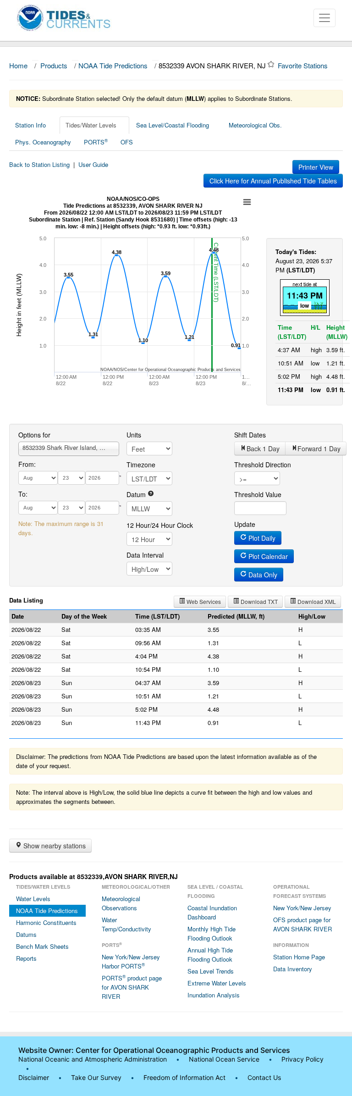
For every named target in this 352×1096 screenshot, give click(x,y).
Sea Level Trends (210, 971)
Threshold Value (257, 494)
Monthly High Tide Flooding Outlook (211, 933)
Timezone (140, 464)
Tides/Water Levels (91, 125)
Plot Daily (261, 537)
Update (244, 524)
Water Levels (33, 898)
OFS (127, 142)
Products (53, 65)
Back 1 (263, 448)
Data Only (262, 574)
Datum (137, 494)
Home (18, 65)
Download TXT (258, 601)
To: (23, 493)
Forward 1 (319, 448)
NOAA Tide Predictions (113, 65)
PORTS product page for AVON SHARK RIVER (132, 987)
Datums (26, 934)
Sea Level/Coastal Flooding (172, 125)
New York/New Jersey (302, 907)
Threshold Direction (262, 464)
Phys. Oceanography (43, 142)
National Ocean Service (224, 1059)
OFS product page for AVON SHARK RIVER (302, 924)
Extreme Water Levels (216, 983)
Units (133, 434)
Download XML (316, 601)
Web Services (203, 601)
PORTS (96, 141)
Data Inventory (292, 968)
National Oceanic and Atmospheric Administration (92, 1059)
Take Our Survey (97, 1077)
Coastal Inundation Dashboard (212, 912)
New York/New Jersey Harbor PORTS (131, 961)
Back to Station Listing (39, 164)
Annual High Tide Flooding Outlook (210, 954)
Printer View (315, 167)
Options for (34, 434)
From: (27, 464)
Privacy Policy (302, 1059)
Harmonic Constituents (46, 922)
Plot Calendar (267, 556)
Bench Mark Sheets (42, 946)
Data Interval (145, 554)
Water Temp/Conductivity (126, 924)
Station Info (30, 125)
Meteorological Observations (121, 903)
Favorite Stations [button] (304, 65)
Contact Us (264, 1077)
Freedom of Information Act (184, 1077)
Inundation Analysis (213, 995)
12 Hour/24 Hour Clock (159, 525)
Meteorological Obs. (255, 125)
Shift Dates (250, 434)
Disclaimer (33, 1077)
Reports (26, 958)
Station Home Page (299, 956)
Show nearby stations (54, 845)
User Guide (93, 164)
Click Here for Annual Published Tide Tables (273, 180)
